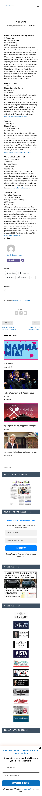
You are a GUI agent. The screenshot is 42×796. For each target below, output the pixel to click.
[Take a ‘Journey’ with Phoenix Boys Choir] (21, 379)
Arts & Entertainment (22, 301)
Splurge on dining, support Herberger (20, 426)
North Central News (19, 26)
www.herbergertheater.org (20, 188)
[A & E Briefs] (21, 350)
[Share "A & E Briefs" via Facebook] (17, 313)
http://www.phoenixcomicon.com (15, 116)
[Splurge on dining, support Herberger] (21, 412)
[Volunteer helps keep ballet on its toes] (21, 440)
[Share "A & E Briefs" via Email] (25, 313)
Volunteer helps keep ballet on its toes (20, 452)
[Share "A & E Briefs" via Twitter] (21, 313)
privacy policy (27, 789)
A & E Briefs (9, 363)
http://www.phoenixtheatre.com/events (17, 152)
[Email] (22, 260)
